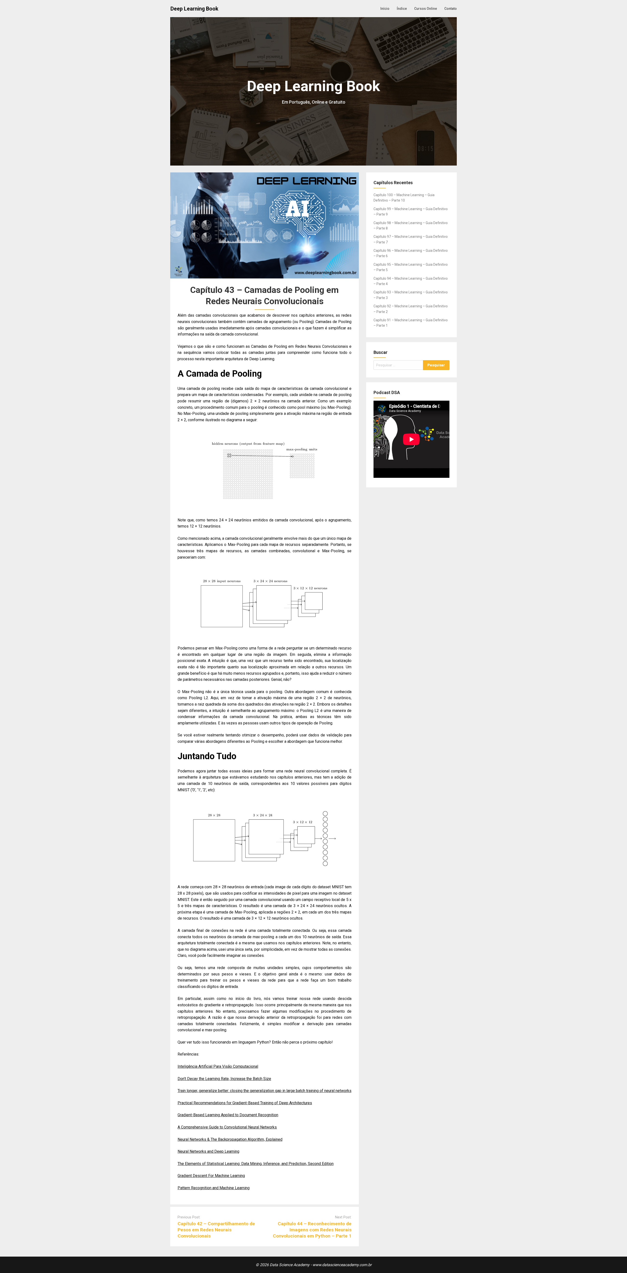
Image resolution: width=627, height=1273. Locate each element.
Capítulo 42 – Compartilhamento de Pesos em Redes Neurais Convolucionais (216, 1230)
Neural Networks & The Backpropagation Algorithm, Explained (230, 1139)
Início (384, 9)
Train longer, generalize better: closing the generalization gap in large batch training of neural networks (264, 1090)
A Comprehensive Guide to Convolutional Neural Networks (227, 1127)
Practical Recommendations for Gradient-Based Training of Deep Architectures (245, 1103)
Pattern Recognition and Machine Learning (214, 1188)
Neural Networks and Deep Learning (208, 1151)
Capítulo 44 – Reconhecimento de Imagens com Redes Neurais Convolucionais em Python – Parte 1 (312, 1230)
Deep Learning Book (194, 9)
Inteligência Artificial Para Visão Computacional (218, 1066)
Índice (402, 9)
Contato (450, 9)
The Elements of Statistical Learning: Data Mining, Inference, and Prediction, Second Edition (256, 1163)
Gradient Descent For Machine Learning (211, 1175)
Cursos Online (425, 9)
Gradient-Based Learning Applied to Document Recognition (228, 1115)
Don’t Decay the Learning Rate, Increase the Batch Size (224, 1078)
